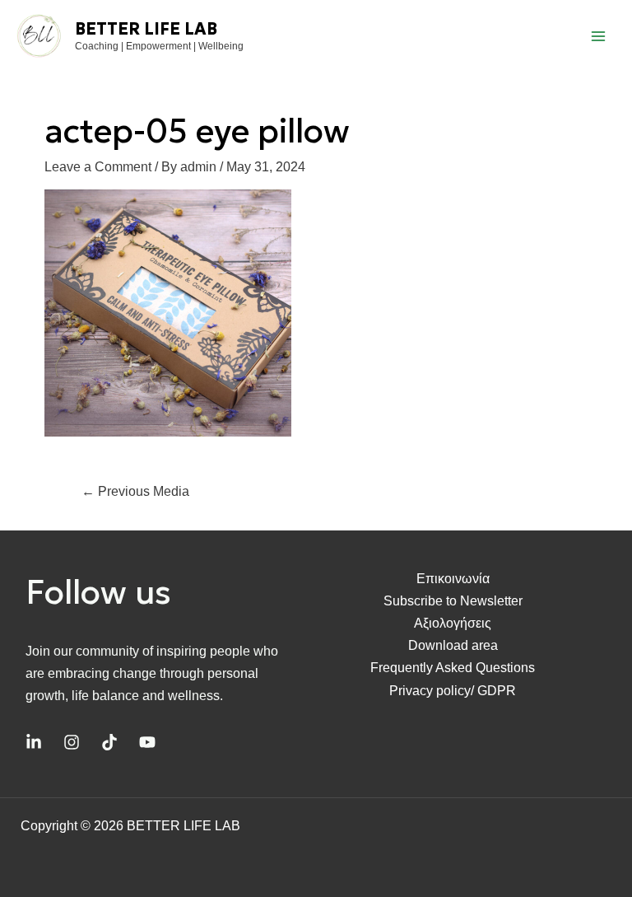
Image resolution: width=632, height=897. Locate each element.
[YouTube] (147, 742)
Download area (453, 645)
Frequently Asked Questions (452, 668)
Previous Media (135, 491)
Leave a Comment (97, 167)
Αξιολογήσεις (452, 623)
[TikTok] (109, 742)
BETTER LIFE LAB (146, 29)
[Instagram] (71, 742)
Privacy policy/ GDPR (452, 691)
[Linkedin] (34, 742)
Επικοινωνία (453, 579)
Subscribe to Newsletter (453, 601)
